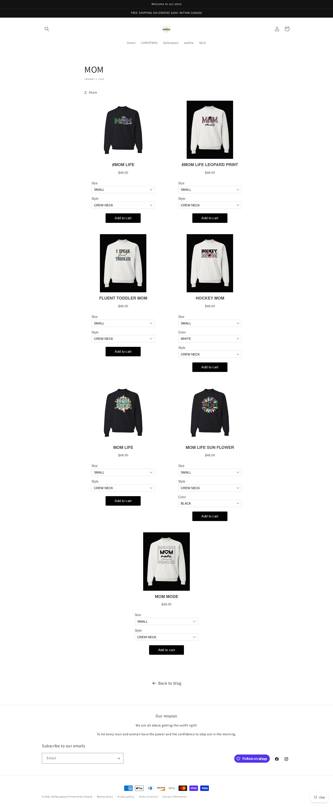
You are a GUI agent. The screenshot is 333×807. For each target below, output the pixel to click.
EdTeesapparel (60, 796)
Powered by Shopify (80, 796)
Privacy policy (126, 796)
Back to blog (169, 683)
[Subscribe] (118, 758)
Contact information (174, 796)
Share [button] (93, 92)
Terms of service (148, 796)
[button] (47, 29)
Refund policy (105, 796)
